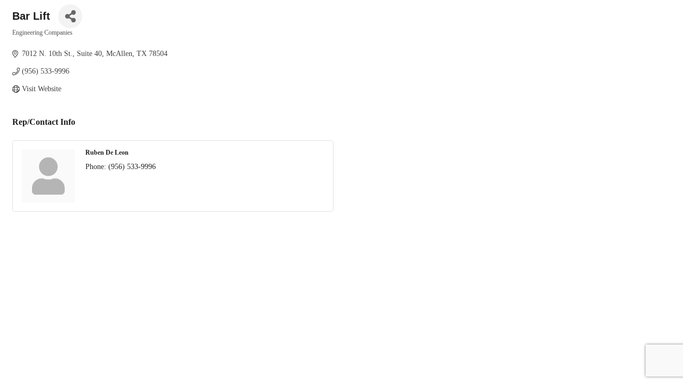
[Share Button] (70, 16)
